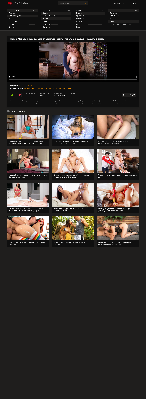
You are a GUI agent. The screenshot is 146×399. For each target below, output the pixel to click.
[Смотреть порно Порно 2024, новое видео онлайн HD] (24, 3)
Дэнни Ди (57, 88)
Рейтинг (135, 3)
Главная (117, 3)
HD (71, 96)
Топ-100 (126, 3)
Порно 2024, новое (25, 85)
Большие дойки (42, 88)
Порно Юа (26, 88)
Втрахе (33, 88)
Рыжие (51, 88)
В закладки (129, 95)
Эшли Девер (66, 88)
